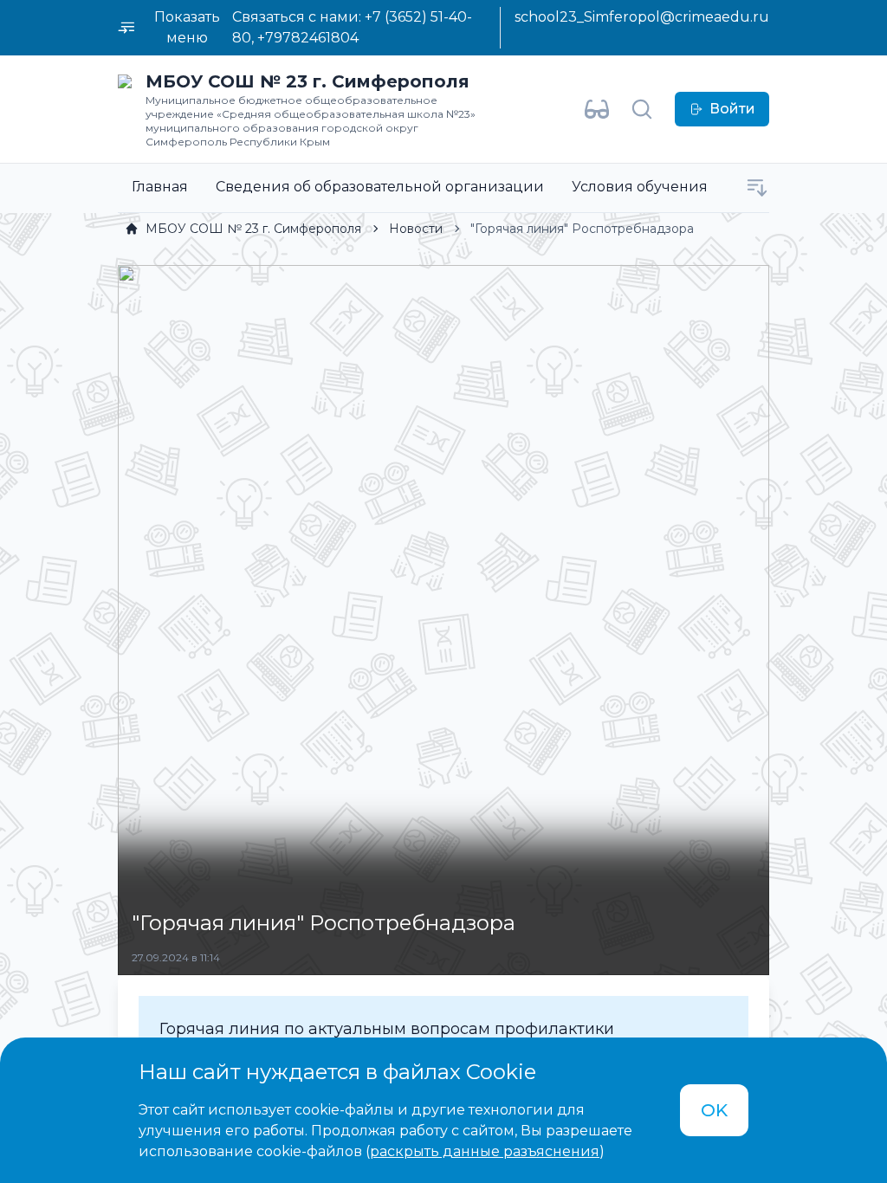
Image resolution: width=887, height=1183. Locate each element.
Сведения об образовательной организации (380, 186)
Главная (160, 186)
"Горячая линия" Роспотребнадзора (582, 228)
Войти (732, 108)
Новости (416, 228)
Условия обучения (640, 186)
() (485, 1151)
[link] (243, 228)
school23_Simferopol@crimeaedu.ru (642, 17)
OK (714, 1110)
